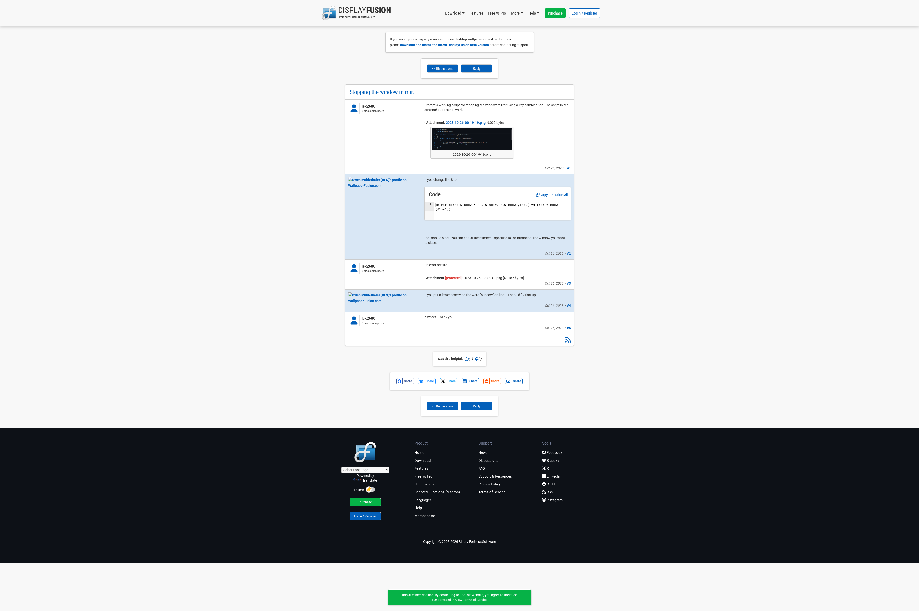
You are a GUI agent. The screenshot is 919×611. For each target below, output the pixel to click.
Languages (423, 500)
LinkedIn (553, 476)
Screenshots (425, 484)
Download (423, 460)
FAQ (481, 468)
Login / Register (584, 13)
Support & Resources (495, 476)
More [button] (515, 13)
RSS (550, 492)
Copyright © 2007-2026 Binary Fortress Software (459, 542)
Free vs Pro (497, 13)
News (483, 453)
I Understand (441, 600)
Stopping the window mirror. (382, 92)
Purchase (555, 13)
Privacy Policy (489, 484)
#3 (569, 283)
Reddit (552, 484)
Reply (476, 68)
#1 (569, 168)
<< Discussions (442, 68)
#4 (569, 306)
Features (476, 13)
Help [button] (532, 13)
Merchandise (425, 516)
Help (418, 508)
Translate (369, 480)
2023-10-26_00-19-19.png (466, 123)
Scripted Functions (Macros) (437, 492)
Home (419, 453)
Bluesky (553, 460)
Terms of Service (491, 492)
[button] (356, 13)
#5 (569, 328)
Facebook (554, 453)
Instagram (555, 500)
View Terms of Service (471, 600)
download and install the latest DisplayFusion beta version (444, 45)
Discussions (488, 460)
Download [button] (453, 13)
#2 (569, 253)
